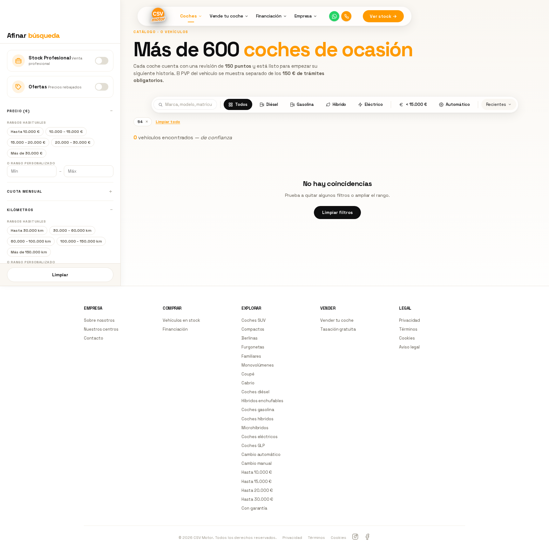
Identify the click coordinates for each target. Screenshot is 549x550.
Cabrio (247, 383)
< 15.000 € (416, 104)
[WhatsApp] (334, 16)
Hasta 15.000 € (256, 481)
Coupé (247, 374)
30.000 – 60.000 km (72, 230)
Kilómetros (20, 210)
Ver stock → (383, 16)
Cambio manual (256, 463)
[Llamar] (346, 16)
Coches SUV (253, 320)
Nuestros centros (101, 329)
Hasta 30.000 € (257, 499)
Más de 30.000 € (27, 153)
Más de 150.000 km (29, 252)
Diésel (272, 104)
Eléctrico (374, 104)
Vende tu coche (226, 16)
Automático (458, 104)
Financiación (268, 16)
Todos (241, 104)
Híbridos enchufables (262, 400)
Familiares (251, 356)
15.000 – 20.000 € (28, 142)
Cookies (407, 338)
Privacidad (409, 320)
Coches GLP (253, 445)
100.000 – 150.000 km (81, 241)
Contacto (93, 338)
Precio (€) (18, 111)
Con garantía (254, 508)
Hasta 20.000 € (257, 490)
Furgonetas (252, 347)
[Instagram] (355, 537)
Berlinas (249, 338)
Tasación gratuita (338, 329)
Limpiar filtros (337, 212)
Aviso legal (409, 347)
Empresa (303, 16)
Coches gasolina (257, 409)
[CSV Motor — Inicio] (158, 16)
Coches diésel (255, 392)
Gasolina (305, 104)
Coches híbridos (257, 419)
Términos (408, 329)
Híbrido (339, 104)
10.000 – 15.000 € (66, 131)
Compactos (252, 329)
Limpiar (60, 275)
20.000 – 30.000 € (73, 142)
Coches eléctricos (259, 436)
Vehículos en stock (181, 320)
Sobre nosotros (99, 320)
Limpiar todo (168, 121)
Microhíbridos (254, 427)
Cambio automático (261, 454)
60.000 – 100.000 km (31, 241)
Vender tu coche (337, 320)
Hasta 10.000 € (25, 131)
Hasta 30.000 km (27, 230)
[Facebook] (367, 537)
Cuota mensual (24, 191)
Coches (188, 16)
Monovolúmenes (257, 365)
